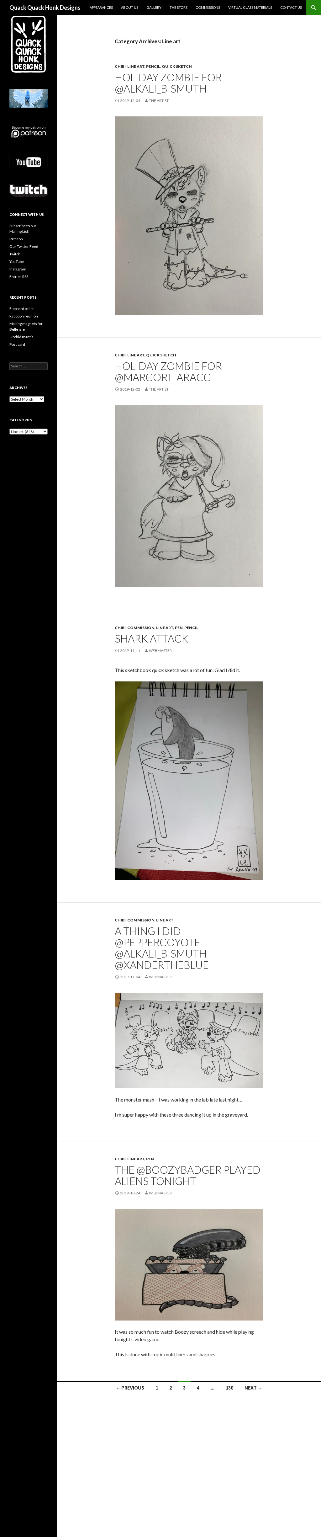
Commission (141, 627)
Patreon (16, 239)
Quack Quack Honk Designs (45, 7)
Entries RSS (18, 276)
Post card (17, 344)
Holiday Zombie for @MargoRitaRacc (168, 371)
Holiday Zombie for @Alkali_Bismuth (168, 83)
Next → (253, 1387)
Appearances (101, 7)
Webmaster (160, 650)
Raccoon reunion (23, 316)
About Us (129, 7)
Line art (136, 66)
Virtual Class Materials (250, 7)
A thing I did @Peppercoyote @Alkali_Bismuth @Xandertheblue (162, 948)
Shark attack (151, 638)
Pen (179, 627)
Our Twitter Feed (23, 246)
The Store (178, 7)
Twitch (14, 254)
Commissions (208, 7)
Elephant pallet (21, 308)
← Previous (130, 1387)
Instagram (17, 269)
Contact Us (291, 7)
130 (229, 1387)
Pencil (153, 66)
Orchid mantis (21, 336)
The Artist (159, 100)
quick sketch (177, 66)
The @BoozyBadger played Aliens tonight (187, 1175)
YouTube (16, 261)
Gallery (153, 7)
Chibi (120, 66)
